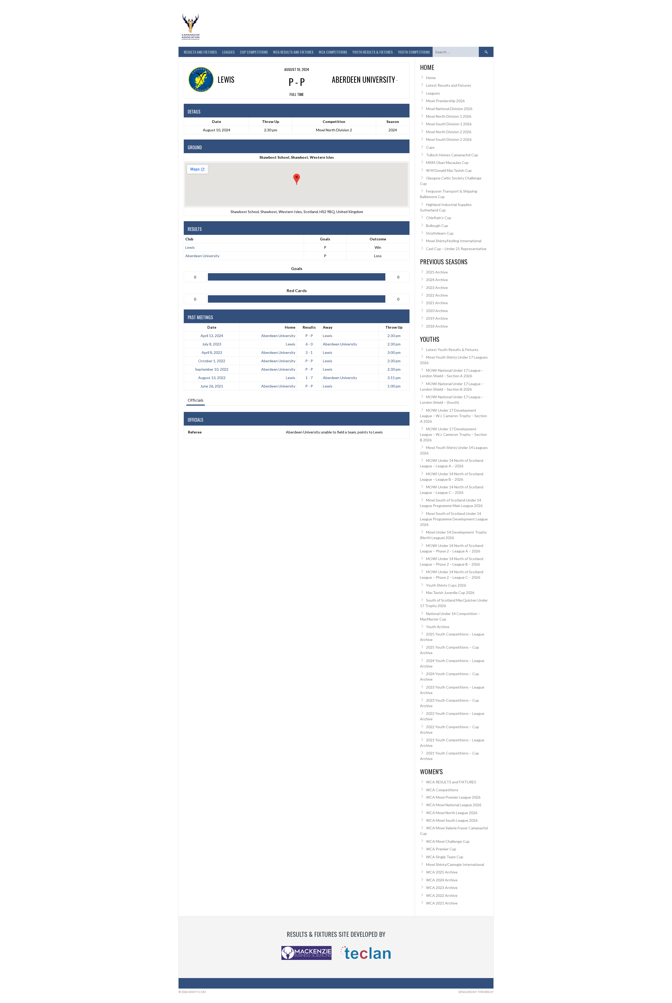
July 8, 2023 (211, 344)
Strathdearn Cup (440, 233)
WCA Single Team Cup (444, 857)
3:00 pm (394, 352)
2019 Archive (437, 318)
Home (290, 327)
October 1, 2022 (211, 361)
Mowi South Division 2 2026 (448, 139)
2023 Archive (437, 287)
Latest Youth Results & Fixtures (452, 349)
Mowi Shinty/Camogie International (455, 864)
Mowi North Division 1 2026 (448, 116)
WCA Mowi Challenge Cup (448, 841)
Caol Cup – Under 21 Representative (456, 248)
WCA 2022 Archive (442, 895)
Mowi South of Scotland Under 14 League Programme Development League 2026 (454, 519)
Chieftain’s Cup (438, 217)
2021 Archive (437, 303)
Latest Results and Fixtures (448, 85)
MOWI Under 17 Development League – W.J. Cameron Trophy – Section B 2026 (453, 434)
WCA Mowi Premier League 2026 (453, 797)
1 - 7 (309, 377)
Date (211, 327)
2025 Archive (437, 272)
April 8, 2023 (212, 352)
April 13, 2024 (212, 335)
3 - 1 (309, 352)
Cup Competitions (254, 52)
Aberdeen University (202, 256)
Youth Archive (437, 626)
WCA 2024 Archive (442, 880)
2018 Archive (437, 326)
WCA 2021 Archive (442, 903)
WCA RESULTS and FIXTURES (293, 52)
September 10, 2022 (211, 369)
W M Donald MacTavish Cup (449, 170)
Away (327, 327)
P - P (309, 335)
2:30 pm (394, 335)
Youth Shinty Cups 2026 (446, 585)
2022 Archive (437, 295)
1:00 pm (394, 386)
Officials (195, 399)
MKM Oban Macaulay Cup (447, 162)
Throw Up (393, 327)
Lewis (190, 247)
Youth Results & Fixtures (372, 52)
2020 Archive (437, 310)
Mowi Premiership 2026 (445, 101)
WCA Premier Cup (441, 849)
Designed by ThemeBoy (476, 992)
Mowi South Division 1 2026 (448, 124)
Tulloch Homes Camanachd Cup (452, 155)
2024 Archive (437, 279)
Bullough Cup (437, 225)
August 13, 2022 (211, 377)
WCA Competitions (442, 790)
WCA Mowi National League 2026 (453, 805)
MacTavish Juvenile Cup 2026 (450, 592)
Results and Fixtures (200, 52)
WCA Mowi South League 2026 (451, 820)
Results (309, 327)
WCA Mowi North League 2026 (451, 812)
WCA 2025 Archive (442, 872)
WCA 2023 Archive (442, 887)
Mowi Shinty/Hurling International (453, 241)
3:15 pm (394, 377)
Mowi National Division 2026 (449, 108)
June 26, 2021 (211, 386)
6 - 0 (309, 344)
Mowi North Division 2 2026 (448, 132)
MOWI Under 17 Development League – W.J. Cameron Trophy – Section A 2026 (453, 415)
